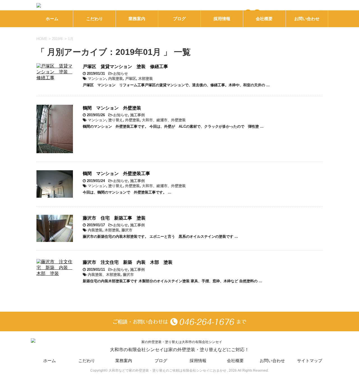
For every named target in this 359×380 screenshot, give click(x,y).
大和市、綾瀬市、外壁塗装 (164, 120)
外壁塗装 (132, 120)
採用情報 (221, 18)
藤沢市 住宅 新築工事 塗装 (114, 218)
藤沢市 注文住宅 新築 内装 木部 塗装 (127, 262)
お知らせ (120, 73)
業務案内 (136, 18)
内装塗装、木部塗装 (104, 274)
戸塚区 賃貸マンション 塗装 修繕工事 (125, 66)
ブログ (179, 18)
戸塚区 (130, 78)
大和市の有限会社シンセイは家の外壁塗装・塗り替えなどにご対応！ (179, 349)
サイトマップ (309, 360)
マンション (97, 78)
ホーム (52, 18)
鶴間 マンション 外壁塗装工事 (116, 173)
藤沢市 (126, 230)
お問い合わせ (306, 18)
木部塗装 (145, 78)
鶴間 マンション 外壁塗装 (112, 108)
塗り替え (115, 120)
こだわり (94, 18)
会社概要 (264, 18)
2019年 (57, 39)
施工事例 (137, 115)
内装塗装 (115, 78)
